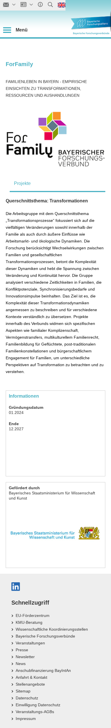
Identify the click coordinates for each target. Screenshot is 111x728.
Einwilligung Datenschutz (38, 705)
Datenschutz (27, 698)
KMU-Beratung (29, 622)
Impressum (26, 718)
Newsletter (25, 656)
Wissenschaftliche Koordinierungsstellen (52, 629)
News (21, 663)
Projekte (22, 183)
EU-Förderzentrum (33, 615)
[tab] (57, 183)
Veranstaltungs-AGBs (35, 711)
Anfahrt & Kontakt (31, 677)
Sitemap (23, 691)
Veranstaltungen (30, 643)
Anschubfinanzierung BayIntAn (43, 670)
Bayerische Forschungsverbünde (45, 636)
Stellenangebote (30, 684)
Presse (22, 650)
